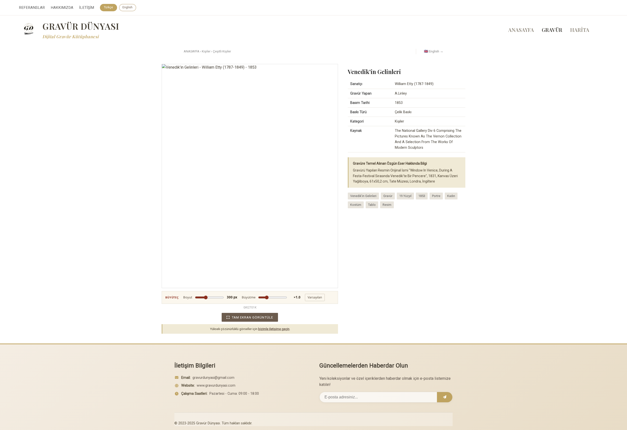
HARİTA (579, 29)
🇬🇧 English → (433, 51)
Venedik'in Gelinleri (363, 196)
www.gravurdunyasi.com (216, 385)
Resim (387, 205)
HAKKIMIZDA (62, 7)
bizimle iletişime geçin (273, 329)
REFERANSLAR (32, 7)
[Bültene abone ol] (444, 397)
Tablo (372, 205)
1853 (421, 196)
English (127, 7)
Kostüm (355, 205)
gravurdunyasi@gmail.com (213, 378)
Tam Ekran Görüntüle (252, 317)
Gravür (387, 196)
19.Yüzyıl (405, 196)
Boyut (210, 297)
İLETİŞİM (86, 7)
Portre (436, 196)
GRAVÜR (552, 29)
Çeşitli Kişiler (222, 51)
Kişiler (206, 51)
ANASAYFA (521, 29)
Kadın (451, 196)
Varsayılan (315, 297)
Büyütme (271, 297)
